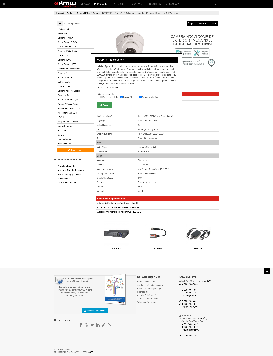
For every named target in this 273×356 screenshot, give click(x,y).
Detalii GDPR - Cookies (107, 87)
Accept (105, 104)
